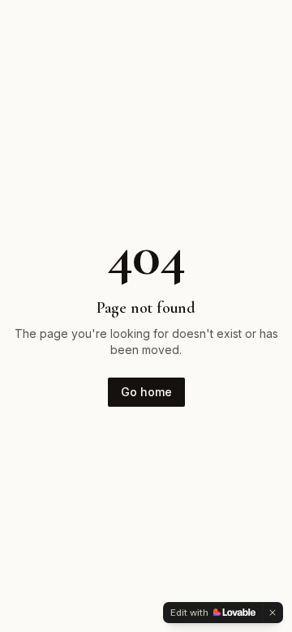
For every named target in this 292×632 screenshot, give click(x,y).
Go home (146, 392)
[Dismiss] (272, 612)
